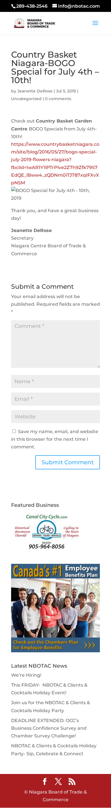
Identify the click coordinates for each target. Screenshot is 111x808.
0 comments (58, 98)
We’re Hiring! (26, 675)
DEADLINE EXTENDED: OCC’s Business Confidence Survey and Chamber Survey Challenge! (49, 728)
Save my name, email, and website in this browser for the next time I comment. (54, 439)
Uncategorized (26, 98)
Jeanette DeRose (35, 91)
